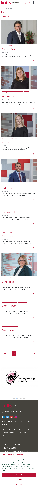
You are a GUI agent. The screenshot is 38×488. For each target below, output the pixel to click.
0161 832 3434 (8, 412)
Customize (19, 479)
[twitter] (8, 417)
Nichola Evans (8, 96)
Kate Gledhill (7, 142)
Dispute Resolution (7, 45)
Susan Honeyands (10, 305)
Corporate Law (17, 138)
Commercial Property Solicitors (10, 208)
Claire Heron (7, 236)
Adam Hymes (8, 329)
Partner (7, 8)
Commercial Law (22, 302)
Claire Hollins (8, 281)
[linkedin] (4, 417)
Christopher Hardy (10, 212)
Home (2, 8)
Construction (5, 184)
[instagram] (16, 417)
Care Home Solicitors (7, 91)
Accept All (19, 474)
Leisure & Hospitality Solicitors (21, 91)
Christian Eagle (8, 49)
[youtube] (12, 417)
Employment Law (17, 278)
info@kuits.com (19, 412)
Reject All (19, 484)
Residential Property (7, 232)
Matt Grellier (7, 187)
